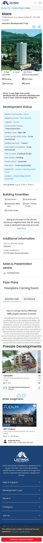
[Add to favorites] (34, 352)
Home (4, 8)
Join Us (6, 515)
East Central (25, 118)
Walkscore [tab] (12, 299)
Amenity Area (30, 199)
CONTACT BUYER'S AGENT (21, 539)
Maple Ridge (18, 8)
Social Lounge (12, 210)
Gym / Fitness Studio (30, 205)
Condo (16, 122)
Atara (26, 114)
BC (9, 8)
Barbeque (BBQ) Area (13, 205)
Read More (21, 228)
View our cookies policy (20, 531)
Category (8, 506)
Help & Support (10, 482)
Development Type (12, 490)
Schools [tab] (29, 299)
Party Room (12, 199)
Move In (6, 498)
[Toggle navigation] (40, 2)
